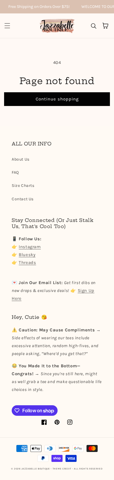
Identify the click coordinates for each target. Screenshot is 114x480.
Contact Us (23, 198)
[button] (7, 25)
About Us (21, 159)
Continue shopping (57, 99)
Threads (27, 262)
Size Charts (23, 185)
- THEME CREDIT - (62, 468)
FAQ (15, 172)
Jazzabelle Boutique (35, 468)
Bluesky (27, 254)
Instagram (30, 246)
